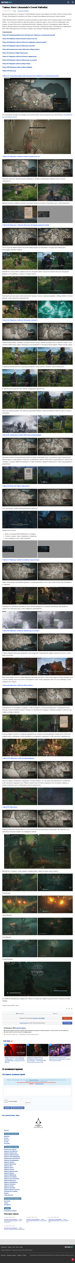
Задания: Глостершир (10, 1176)
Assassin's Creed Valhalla (23, 11)
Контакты (3, 1255)
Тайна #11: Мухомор (9, 71)
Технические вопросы (10, 1210)
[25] (15, 1050)
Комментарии (20, 1013)
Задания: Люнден (9, 1162)
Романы (6, 1193)
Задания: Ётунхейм (9, 1187)
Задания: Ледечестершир (11, 1154)
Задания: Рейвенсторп (10, 1153)
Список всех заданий (10, 1149)
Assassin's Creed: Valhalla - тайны (10, 1005)
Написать (55, 1013)
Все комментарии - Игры (10, 1115)
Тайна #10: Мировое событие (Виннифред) (17, 67)
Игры (14, 11)
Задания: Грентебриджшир (12, 1156)
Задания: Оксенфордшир (11, 1160)
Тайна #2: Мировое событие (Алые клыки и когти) (19, 38)
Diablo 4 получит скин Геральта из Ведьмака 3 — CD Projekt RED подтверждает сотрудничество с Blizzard (15, 1060)
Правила (19, 1255)
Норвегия (7, 1136)
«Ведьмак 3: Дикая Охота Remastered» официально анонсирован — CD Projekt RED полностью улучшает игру (36, 1060)
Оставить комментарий (13, 1074)
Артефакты (7, 1204)
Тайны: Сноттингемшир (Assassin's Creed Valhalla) (13, 1221)
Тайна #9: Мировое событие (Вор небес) (16, 63)
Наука (21, 1247)
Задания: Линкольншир (11, 1171)
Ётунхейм (7, 1143)
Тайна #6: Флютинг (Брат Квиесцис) (15, 53)
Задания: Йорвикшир (10, 1175)
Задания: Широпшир (10, 1164)
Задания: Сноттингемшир (11, 1178)
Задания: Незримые (10, 1184)
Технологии (4, 1247)
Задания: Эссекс (9, 1167)
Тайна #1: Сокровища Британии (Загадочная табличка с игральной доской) (28, 35)
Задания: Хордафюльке (11, 1182)
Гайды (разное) (8, 1195)
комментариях (21, 1028)
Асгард (6, 1141)
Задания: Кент (8, 1165)
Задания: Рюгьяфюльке (11, 1151)
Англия (6, 1138)
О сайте (24, 1255)
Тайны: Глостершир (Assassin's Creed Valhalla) (36, 1220)
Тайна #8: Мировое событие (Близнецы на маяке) (19, 60)
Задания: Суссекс (9, 1169)
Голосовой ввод (18, 1107)
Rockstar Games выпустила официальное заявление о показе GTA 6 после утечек (59, 1059)
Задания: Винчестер (10, 1180)
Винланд (6, 1140)
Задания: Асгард (9, 1186)
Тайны (6, 1202)
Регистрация (67, 1023)
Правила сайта (39, 1083)
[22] (60, 1050)
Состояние (7, 1201)
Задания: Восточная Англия (12, 1158)
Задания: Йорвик (9, 1173)
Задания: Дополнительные (12, 1189)
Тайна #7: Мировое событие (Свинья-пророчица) (19, 56)
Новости (6, 1130)
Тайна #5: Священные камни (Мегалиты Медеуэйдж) (21, 49)
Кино (17, 1247)
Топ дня (6, 1041)
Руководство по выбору (10, 1191)
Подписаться (67, 1018)
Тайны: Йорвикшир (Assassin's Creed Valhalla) (59, 1220)
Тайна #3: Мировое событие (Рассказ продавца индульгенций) (24, 42)
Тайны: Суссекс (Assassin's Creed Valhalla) (13, 1228)
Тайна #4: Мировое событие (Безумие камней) (18, 46)
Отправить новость (11, 1255)
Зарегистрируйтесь (24, 1023)
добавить (7, 1107)
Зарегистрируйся (34, 1080)
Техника (10, 1247)
